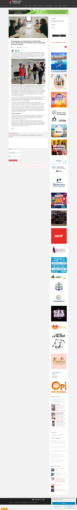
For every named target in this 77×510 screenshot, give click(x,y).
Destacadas (41, 5)
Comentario (11, 136)
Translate (65, 434)
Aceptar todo (63, 503)
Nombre (10, 149)
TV (22, 5)
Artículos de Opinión (48, 5)
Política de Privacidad (24, 502)
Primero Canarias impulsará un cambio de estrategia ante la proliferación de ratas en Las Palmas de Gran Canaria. (58, 447)
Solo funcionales (58, 506)
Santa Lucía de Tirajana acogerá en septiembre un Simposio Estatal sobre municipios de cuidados (57, 460)
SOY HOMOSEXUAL (58, 485)
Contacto (65, 5)
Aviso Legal (16, 502)
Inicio (30, 5)
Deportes (60, 5)
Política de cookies (59, 499)
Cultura (55, 5)
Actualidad (35, 5)
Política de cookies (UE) (33, 502)
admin (19, 47)
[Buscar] (66, 47)
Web (9, 156)
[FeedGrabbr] (59, 427)
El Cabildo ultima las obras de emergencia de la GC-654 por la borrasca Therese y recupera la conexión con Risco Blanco (59, 451)
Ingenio (26, 47)
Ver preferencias (70, 506)
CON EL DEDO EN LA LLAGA (59, 42)
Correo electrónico (12, 152)
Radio (26, 5)
